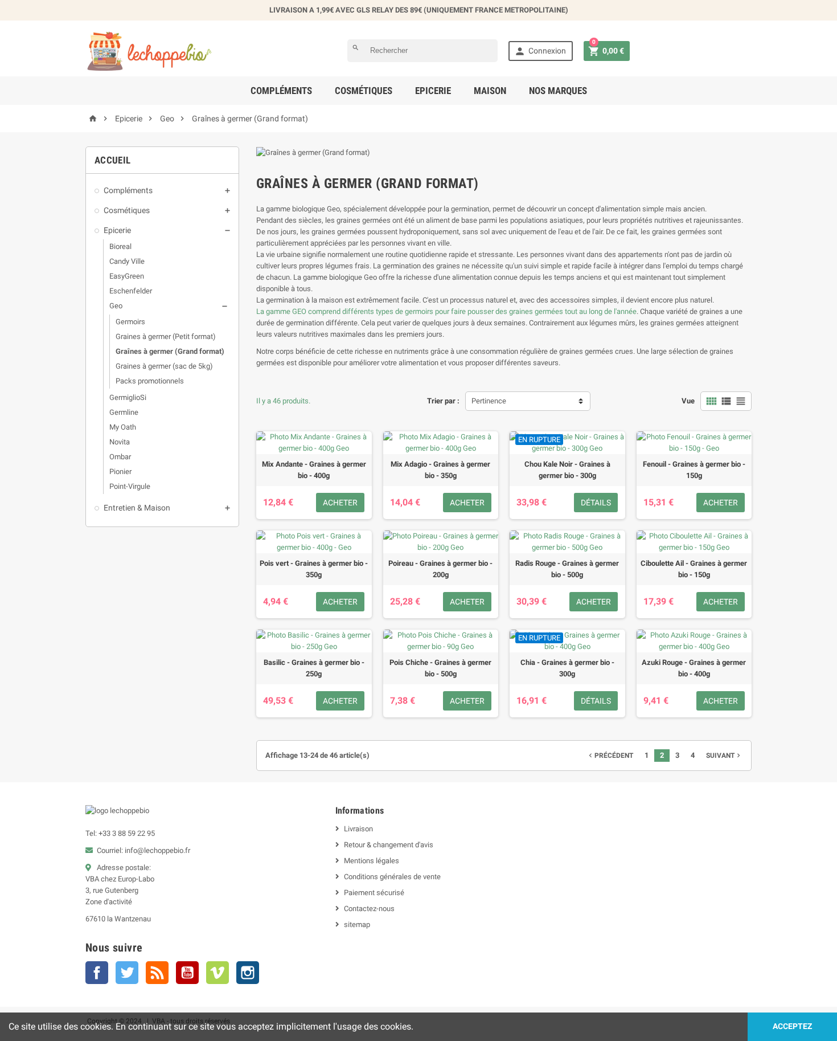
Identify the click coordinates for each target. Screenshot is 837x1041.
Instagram (247, 972)
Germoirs (130, 321)
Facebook (96, 972)
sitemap (357, 924)
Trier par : (443, 401)
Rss (157, 972)
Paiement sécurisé (374, 892)
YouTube (187, 972)
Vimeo (217, 972)
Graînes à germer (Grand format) (170, 351)
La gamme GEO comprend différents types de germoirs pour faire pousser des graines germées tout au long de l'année (446, 311)
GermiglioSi (127, 397)
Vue (688, 401)
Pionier (120, 471)
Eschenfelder (130, 291)
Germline (123, 412)
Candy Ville (127, 261)
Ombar (120, 456)
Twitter (127, 972)
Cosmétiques (363, 90)
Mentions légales (371, 860)
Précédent (609, 756)
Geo (115, 305)
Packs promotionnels (150, 381)
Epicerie (433, 90)
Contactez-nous (369, 908)
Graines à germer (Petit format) (166, 336)
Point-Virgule (129, 486)
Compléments (281, 90)
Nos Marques (558, 90)
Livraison (358, 828)
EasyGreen (126, 276)
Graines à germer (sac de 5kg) (164, 366)
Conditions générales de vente (392, 876)
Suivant (724, 756)
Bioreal (120, 246)
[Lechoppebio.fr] (150, 50)
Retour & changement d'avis (388, 844)
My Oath (122, 427)
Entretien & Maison (137, 507)
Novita (119, 442)
